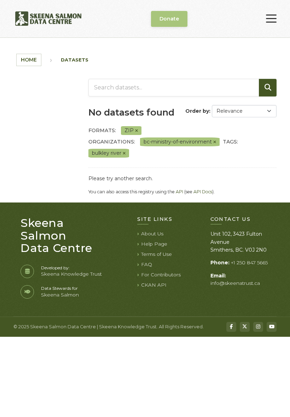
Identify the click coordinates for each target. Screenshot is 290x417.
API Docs (202, 191)
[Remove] (136, 130)
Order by (197, 111)
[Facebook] (231, 327)
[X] (245, 327)
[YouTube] (272, 327)
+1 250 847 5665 (249, 262)
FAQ (146, 264)
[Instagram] (258, 327)
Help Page (154, 244)
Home (29, 60)
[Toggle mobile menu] (271, 18)
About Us (152, 233)
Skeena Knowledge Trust (71, 274)
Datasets (74, 60)
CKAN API (154, 285)
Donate (169, 19)
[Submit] (268, 87)
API (179, 191)
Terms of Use (156, 254)
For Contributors (161, 274)
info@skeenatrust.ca (235, 283)
